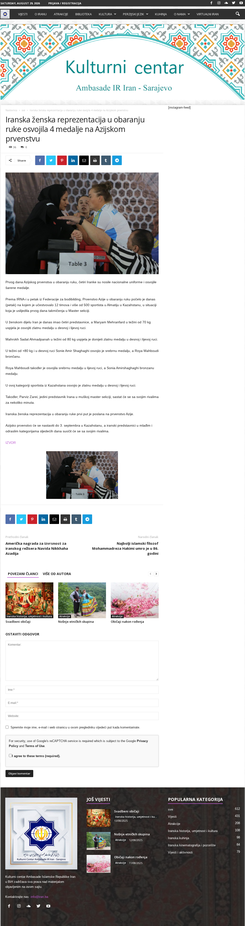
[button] (237, 14)
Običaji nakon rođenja (127, 621)
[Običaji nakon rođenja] (135, 600)
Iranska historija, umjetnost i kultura (29, 616)
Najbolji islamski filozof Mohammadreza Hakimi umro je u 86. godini (125, 548)
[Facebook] (211, 3)
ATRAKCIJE (61, 14)
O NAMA (180, 14)
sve (23, 110)
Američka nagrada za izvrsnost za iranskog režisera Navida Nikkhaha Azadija (37, 548)
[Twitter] (234, 3)
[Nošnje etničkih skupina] (82, 600)
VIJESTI (23, 14)
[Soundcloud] (226, 3)
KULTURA (105, 14)
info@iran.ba (39, 897)
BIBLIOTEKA (83, 14)
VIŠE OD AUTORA (57, 573)
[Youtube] (241, 3)
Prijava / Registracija (64, 3)
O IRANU (41, 14)
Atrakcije (64, 616)
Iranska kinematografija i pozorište (192, 845)
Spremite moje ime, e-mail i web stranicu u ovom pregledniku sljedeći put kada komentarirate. (75, 727)
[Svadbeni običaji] (29, 600)
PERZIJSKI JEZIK (133, 14)
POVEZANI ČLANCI (23, 573)
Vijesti (172, 816)
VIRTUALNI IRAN (208, 14)
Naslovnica (11, 110)
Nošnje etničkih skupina (76, 621)
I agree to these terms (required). (36, 756)
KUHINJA (161, 14)
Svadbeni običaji (18, 621)
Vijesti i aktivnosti (180, 852)
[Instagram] (219, 3)
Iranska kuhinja (178, 838)
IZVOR (11, 443)
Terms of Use (35, 746)
